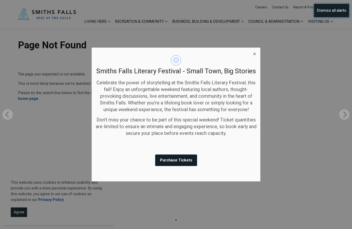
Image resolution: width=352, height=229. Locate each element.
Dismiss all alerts (331, 10)
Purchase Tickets (176, 160)
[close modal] (254, 53)
